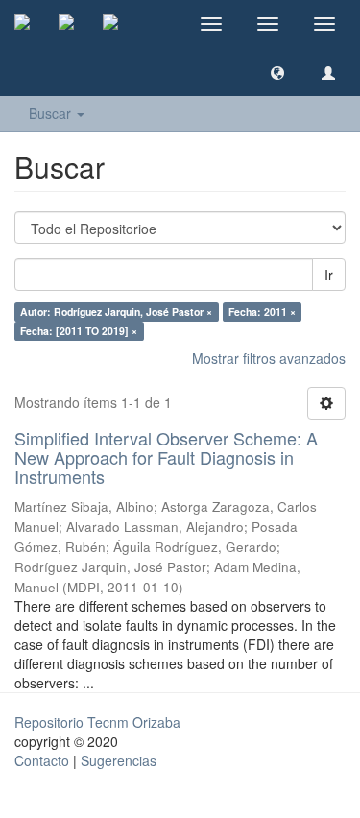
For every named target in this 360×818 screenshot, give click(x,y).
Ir (328, 274)
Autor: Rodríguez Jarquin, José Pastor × (116, 311)
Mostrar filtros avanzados (269, 358)
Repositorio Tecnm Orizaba (97, 722)
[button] (277, 72)
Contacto (41, 760)
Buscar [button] (52, 113)
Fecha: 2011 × (262, 311)
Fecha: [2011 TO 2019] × (78, 331)
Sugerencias (118, 760)
